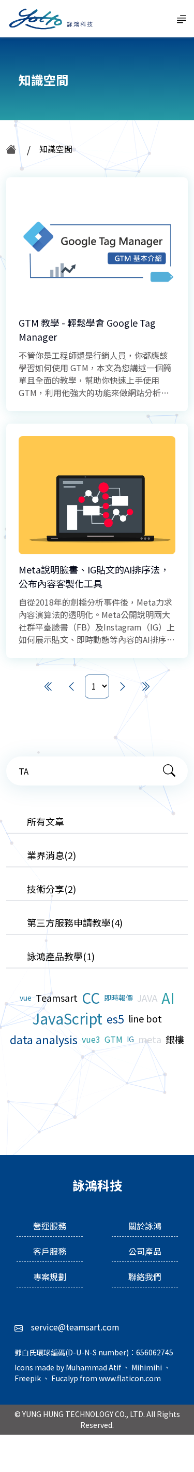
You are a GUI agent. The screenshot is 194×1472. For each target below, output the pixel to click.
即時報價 (118, 997)
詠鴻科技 (49, 18)
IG (130, 1039)
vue (26, 997)
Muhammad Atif (94, 1367)
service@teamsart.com (75, 1327)
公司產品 (144, 1251)
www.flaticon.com (130, 1378)
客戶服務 (49, 1251)
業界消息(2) (51, 855)
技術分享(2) (51, 888)
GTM (114, 1039)
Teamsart (57, 997)
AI (167, 997)
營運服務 (49, 1225)
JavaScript (67, 1018)
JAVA (147, 997)
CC (91, 997)
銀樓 (175, 1039)
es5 (115, 1018)
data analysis (44, 1039)
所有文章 (45, 821)
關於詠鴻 (144, 1225)
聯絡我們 (144, 1276)
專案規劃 (49, 1276)
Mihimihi (147, 1367)
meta (149, 1039)
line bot (145, 1018)
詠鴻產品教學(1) (61, 956)
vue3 (91, 1039)
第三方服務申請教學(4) (75, 922)
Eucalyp (65, 1378)
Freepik (28, 1378)
